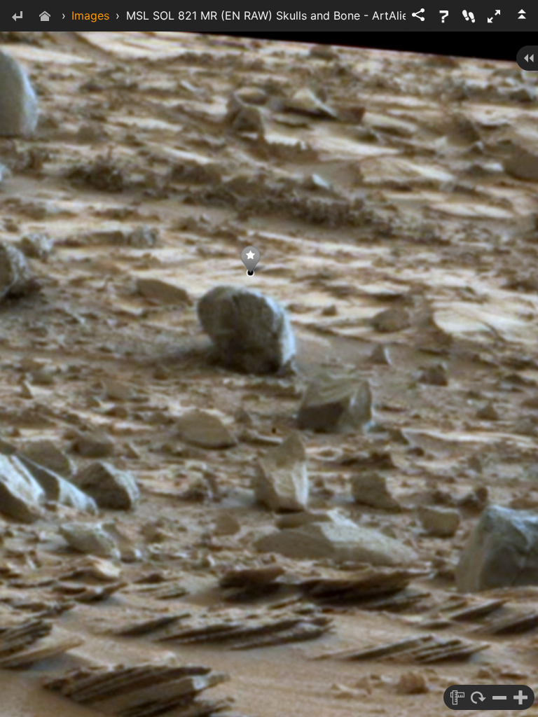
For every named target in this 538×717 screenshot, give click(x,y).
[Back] (17, 17)
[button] (493, 16)
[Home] (45, 17)
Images (90, 15)
